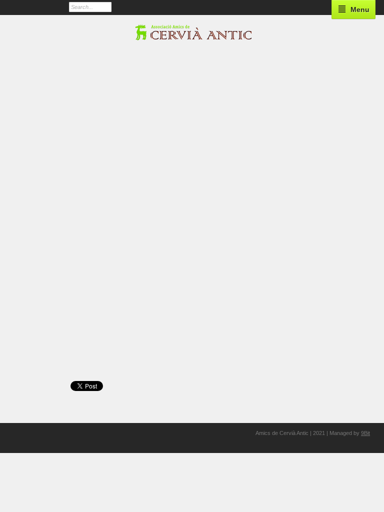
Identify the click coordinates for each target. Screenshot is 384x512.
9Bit (365, 433)
